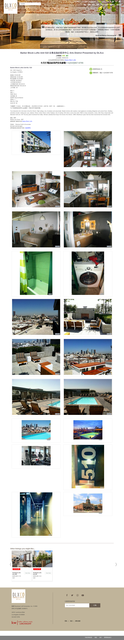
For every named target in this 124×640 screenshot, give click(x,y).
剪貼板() (119, 4)
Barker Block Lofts (70, 60)
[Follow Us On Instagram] (116, 1)
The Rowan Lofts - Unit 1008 (16, 573)
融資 (106, 4)
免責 (71, 621)
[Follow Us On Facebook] (110, 1)
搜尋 (89, 4)
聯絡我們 (112, 4)
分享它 (78, 1)
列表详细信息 (88, 637)
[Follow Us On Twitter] (113, 1)
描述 (96, 637)
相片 (100, 637)
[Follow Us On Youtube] (119, 1)
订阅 (94, 605)
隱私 (66, 621)
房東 (102, 4)
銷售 (98, 4)
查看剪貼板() (107, 637)
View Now (27, 573)
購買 (93, 4)
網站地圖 (77, 621)
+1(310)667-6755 (103, 1)
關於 (85, 4)
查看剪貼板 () (97, 69)
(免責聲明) (28, 128)
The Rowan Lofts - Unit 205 (37, 573)
